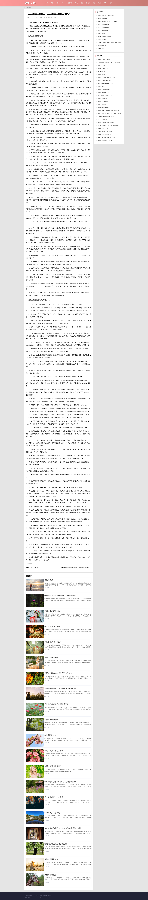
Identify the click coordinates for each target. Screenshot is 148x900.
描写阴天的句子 (102, 65)
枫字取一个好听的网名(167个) (106, 77)
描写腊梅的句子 (102, 18)
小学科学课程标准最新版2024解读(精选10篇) (110, 42)
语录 (111, 3)
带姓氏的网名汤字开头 (104, 80)
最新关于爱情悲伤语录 (53, 642)
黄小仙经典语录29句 (52, 813)
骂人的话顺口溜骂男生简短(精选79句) (108, 110)
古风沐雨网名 (101, 48)
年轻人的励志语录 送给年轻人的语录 (58, 673)
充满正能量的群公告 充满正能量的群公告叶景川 (111, 125)
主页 (25, 7)
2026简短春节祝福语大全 (105, 95)
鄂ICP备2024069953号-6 (45, 897)
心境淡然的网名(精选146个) (105, 131)
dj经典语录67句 (50, 735)
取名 (99, 3)
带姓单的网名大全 (103, 68)
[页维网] (34, 3)
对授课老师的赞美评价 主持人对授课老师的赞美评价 (79, 567)
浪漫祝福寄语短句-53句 (104, 36)
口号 (105, 3)
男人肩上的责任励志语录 (53, 797)
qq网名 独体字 (102, 104)
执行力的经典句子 (103, 119)
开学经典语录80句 (51, 859)
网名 (63, 3)
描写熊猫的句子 (102, 74)
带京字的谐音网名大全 (104, 89)
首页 (46, 3)
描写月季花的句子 (103, 98)
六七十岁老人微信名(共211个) (106, 137)
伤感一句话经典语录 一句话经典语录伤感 (60, 595)
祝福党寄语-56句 (102, 45)
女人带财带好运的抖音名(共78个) (107, 21)
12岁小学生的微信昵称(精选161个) (107, 116)
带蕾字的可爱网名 (103, 101)
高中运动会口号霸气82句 (105, 128)
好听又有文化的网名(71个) (105, 83)
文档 (52, 3)
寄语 (94, 3)
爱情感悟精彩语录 (51, 720)
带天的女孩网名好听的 (104, 59)
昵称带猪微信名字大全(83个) (106, 15)
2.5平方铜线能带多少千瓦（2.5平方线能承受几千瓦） (113, 62)
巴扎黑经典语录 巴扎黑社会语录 (56, 704)
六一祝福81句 (101, 71)
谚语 (82, 3)
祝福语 (88, 3)
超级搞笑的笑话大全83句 (105, 134)
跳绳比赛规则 (101, 33)
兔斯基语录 (48, 580)
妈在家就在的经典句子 (104, 92)
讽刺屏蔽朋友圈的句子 (104, 107)
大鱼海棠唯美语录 (51, 875)
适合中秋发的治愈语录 (53, 626)
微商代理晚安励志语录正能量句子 (57, 844)
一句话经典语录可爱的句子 (54, 751)
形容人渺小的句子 (103, 30)
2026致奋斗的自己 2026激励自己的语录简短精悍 (62, 828)
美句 (58, 3)
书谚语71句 (101, 86)
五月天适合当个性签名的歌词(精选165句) (109, 113)
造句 (76, 3)
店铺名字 (69, 3)
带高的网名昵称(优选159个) (105, 140)
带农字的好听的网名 (103, 27)
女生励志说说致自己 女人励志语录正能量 (60, 782)
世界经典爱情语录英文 (53, 766)
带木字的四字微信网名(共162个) (107, 122)
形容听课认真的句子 (103, 24)
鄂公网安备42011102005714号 (32, 897)
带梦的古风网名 (102, 39)
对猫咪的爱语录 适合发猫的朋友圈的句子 (60, 689)
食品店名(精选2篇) (35, 567)
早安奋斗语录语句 (51, 657)
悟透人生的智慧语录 (52, 611)
